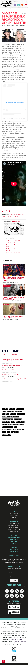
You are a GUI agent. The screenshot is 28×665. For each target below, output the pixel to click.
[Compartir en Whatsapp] (9, 211)
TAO (17, 432)
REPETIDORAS (14, 515)
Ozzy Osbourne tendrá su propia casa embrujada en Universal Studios (13, 279)
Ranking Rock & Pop (14, 529)
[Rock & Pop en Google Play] (14, 606)
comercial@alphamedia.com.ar (17, 639)
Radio (15, 427)
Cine (3, 414)
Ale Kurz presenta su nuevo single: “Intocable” (14, 379)
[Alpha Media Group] (14, 657)
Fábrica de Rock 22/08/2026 (13, 253)
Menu (26, 4)
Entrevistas (13, 414)
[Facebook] (6, 211)
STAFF (14, 517)
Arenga (4, 411)
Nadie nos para (20, 421)
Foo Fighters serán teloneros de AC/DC (12, 365)
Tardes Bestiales (14, 527)
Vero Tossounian (6, 434)
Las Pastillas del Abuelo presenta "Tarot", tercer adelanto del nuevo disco (14, 245)
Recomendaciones (7, 429)
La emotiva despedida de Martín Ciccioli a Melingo (13, 298)
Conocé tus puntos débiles (9, 370)
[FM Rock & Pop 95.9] (6, 4)
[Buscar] (22, 1)
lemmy (18, 214)
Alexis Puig (12, 409)
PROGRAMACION (14, 513)
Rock (14, 429)
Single (12, 432)
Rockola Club (14, 531)
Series (4, 432)
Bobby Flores (18, 411)
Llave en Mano (14, 416)
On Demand (13, 372)
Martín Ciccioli (6, 421)
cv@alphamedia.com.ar (20, 641)
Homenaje (16, 216)
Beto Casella (10, 411)
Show (8, 432)
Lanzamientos (5, 416)
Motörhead (12, 214)
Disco (7, 414)
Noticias (6, 265)
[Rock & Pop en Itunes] (14, 612)
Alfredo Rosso (19, 409)
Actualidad (5, 409)
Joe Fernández (21, 414)
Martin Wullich (18, 419)
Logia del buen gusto (7, 419)
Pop (23, 424)
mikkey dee (9, 216)
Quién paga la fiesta (15, 301)
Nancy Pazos (5, 424)
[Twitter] (3, 211)
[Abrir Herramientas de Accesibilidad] (3, 661)
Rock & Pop (20, 429)
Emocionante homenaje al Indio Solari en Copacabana (13, 317)
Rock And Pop (16, 221)
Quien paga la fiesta (14, 525)
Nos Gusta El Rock (15, 424)
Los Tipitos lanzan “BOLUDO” (13, 240)
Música (13, 421)
